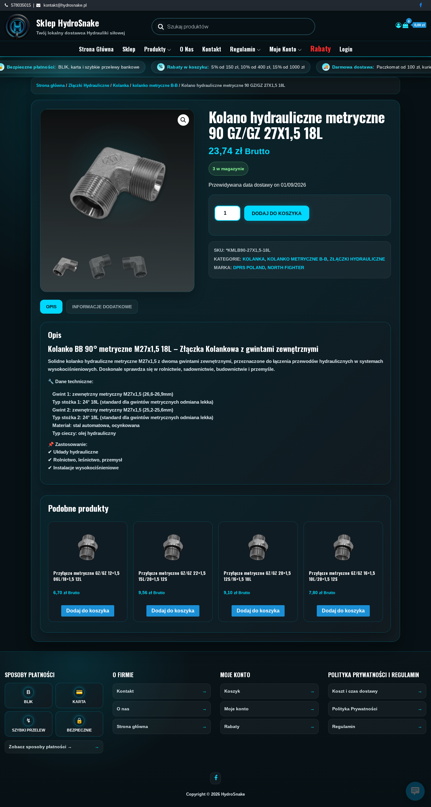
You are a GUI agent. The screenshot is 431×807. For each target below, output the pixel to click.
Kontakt (211, 49)
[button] (183, 120)
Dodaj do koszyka (277, 213)
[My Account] (398, 25)
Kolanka (121, 85)
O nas (186, 49)
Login (345, 49)
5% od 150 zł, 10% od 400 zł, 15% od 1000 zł (207, 66)
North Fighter (286, 267)
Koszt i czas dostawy (355, 691)
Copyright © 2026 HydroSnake (215, 794)
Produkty (155, 49)
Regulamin (242, 49)
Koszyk (232, 691)
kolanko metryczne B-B (155, 85)
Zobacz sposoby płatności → (40, 746)
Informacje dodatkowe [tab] (102, 306)
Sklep (128, 49)
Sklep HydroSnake (67, 22)
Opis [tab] (51, 306)
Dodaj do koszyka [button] (87, 610)
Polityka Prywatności (354, 708)
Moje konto (282, 49)
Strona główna (96, 49)
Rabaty (320, 48)
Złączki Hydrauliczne (88, 85)
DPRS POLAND (249, 267)
